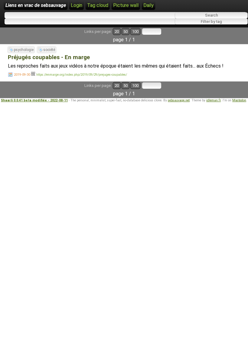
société (49, 50)
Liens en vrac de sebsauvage (35, 5)
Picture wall (126, 5)
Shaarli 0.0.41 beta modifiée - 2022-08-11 (34, 100)
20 (117, 31)
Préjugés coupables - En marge (49, 57)
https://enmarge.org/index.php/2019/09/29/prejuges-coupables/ (81, 75)
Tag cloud (97, 5)
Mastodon (239, 100)
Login (76, 5)
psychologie (24, 50)
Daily (148, 5)
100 (135, 31)
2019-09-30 (22, 75)
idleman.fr (213, 100)
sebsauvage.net (179, 100)
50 (125, 31)
